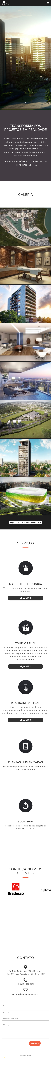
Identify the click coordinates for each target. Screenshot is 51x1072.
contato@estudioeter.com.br (25, 994)
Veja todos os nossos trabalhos (25, 522)
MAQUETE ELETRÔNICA (15, 161)
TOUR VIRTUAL (40, 161)
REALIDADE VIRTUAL (27, 165)
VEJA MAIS (26, 598)
